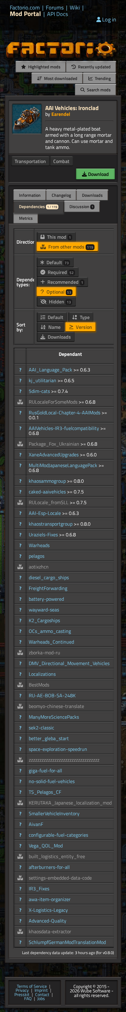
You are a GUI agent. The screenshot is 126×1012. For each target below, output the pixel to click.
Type (84, 317)
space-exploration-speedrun (58, 749)
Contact (42, 995)
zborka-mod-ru (44, 652)
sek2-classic (41, 727)
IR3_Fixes (39, 888)
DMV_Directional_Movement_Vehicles (69, 663)
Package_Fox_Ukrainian (54, 443)
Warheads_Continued (51, 641)
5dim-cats (40, 391)
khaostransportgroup (51, 523)
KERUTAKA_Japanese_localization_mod (70, 802)
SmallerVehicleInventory (54, 813)
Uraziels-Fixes (44, 534)
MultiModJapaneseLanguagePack (63, 465)
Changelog (61, 195)
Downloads (92, 195)
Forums (55, 7)
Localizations (42, 674)
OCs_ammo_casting (50, 631)
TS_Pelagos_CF (45, 792)
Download (98, 174)
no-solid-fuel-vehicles (52, 781)
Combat (61, 161)
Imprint (41, 990)
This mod (58, 237)
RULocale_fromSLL (49, 502)
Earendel (60, 114)
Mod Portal (25, 13)
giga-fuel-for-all (45, 770)
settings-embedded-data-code (60, 877)
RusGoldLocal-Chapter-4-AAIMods (65, 412)
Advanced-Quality (47, 920)
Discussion (81, 206)
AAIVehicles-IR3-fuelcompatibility (64, 428)
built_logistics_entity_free (57, 856)
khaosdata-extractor (50, 931)
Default (57, 262)
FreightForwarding (48, 588)
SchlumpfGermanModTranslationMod (67, 942)
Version (83, 327)
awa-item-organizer (50, 899)
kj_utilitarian (43, 380)
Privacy (22, 990)
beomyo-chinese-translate (56, 706)
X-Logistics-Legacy (48, 910)
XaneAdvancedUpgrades (54, 454)
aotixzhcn (39, 566)
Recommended (64, 282)
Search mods (98, 89)
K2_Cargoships (44, 620)
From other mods (70, 246)
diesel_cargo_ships (49, 577)
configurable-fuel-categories (58, 835)
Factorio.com (25, 7)
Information (30, 195)
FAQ (27, 999)
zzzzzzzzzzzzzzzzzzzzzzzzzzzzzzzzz (64, 759)
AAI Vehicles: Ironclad (71, 107)
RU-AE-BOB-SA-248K (52, 695)
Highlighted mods (44, 66)
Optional (58, 291)
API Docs (57, 14)
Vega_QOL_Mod (46, 845)
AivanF (36, 824)
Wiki (75, 7)
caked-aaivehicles (48, 491)
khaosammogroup (48, 481)
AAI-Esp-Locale (45, 513)
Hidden (59, 301)
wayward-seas (44, 609)
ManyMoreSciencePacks (54, 717)
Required (60, 272)
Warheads (39, 545)
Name (54, 327)
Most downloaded (60, 78)
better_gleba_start (49, 738)
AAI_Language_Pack (51, 369)
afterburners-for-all (49, 867)
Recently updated (94, 66)
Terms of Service (32, 986)
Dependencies (38, 206)
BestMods (39, 684)
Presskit (21, 995)
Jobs (41, 999)
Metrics (26, 218)
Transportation (30, 161)
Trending (102, 78)
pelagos (36, 556)
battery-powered (46, 599)
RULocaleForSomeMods (54, 401)
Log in (109, 19)
